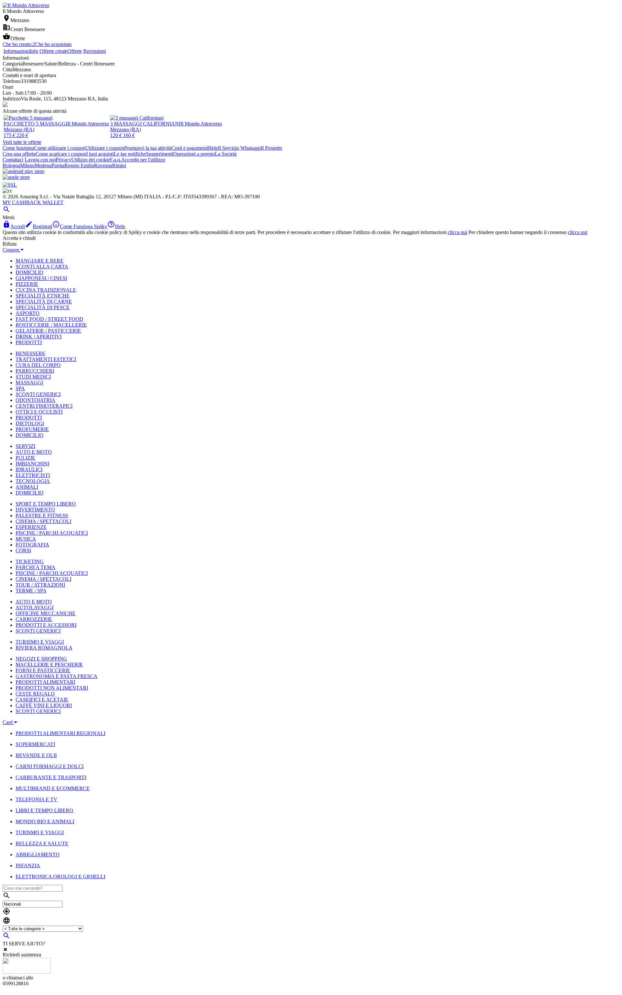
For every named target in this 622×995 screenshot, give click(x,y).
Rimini (119, 165)
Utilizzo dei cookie (90, 159)
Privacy (63, 159)
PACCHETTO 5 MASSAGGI (35, 123)
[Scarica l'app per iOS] (16, 177)
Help (213, 148)
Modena (43, 165)
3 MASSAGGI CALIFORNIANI (145, 123)
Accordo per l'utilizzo (143, 159)
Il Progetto (271, 148)
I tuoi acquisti (100, 154)
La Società (225, 154)
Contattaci (13, 159)
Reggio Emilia (79, 165)
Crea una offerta (19, 154)
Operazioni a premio (194, 154)
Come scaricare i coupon (61, 154)
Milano (27, 165)
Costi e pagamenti (189, 148)
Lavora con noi (40, 159)
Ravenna (103, 165)
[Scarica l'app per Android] (23, 171)
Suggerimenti (159, 154)
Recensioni (94, 51)
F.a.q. (115, 159)
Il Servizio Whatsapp (239, 148)
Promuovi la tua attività (147, 148)
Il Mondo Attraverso (88, 123)
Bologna (11, 165)
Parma (58, 165)
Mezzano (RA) (19, 129)
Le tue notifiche (130, 154)
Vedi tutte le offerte (22, 142)
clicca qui (457, 232)
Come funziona (18, 148)
